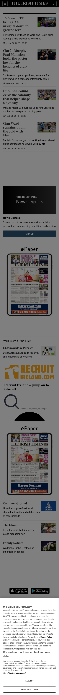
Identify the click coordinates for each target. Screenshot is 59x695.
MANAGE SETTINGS (29, 689)
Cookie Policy (46, 637)
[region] (29, 646)
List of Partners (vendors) (14, 673)
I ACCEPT (29, 681)
